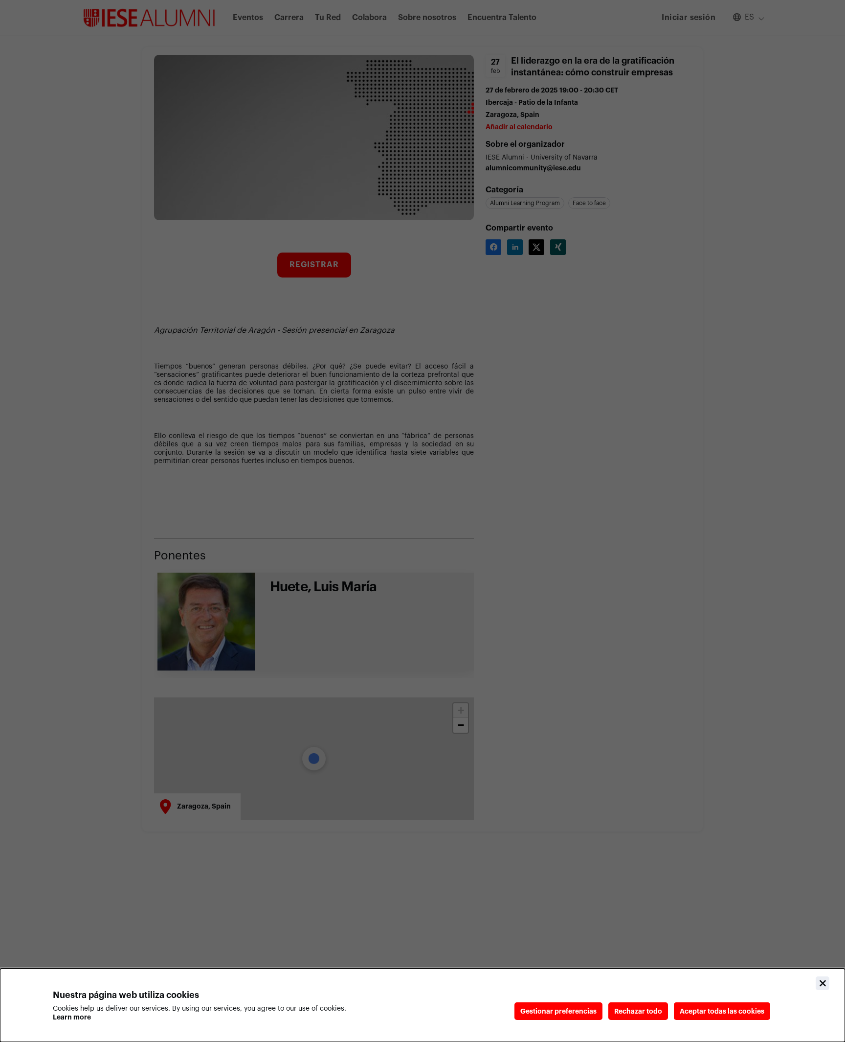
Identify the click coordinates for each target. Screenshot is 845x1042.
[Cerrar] (822, 983)
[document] (422, 1005)
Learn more (72, 1017)
